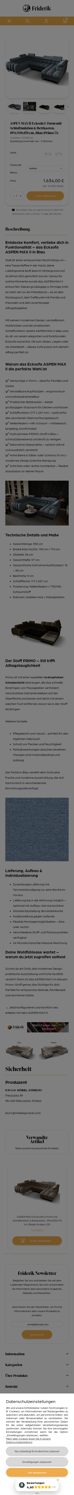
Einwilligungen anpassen (37, 1461)
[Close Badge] (58, 1480)
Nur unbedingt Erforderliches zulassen (37, 1451)
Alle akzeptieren (37, 1472)
